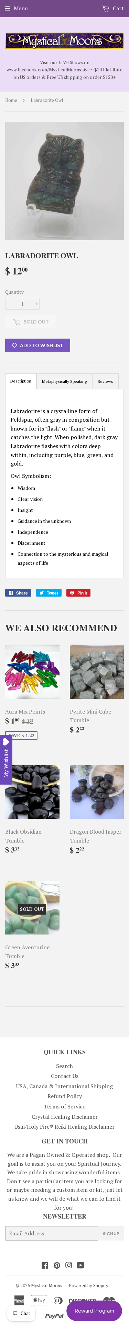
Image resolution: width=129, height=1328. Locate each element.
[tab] (64, 381)
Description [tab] (20, 381)
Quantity (14, 292)
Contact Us (64, 1076)
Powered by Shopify (88, 1285)
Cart (117, 8)
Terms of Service (64, 1106)
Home (11, 100)
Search (64, 1066)
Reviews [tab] (105, 381)
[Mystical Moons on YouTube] (80, 1266)
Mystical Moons (46, 1285)
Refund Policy (64, 1096)
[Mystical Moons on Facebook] (45, 1266)
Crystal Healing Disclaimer (65, 1116)
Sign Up (111, 1233)
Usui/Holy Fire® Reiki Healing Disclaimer (64, 1126)
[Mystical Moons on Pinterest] (57, 1266)
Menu (21, 8)
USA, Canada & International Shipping (64, 1086)
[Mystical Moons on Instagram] (68, 1266)
